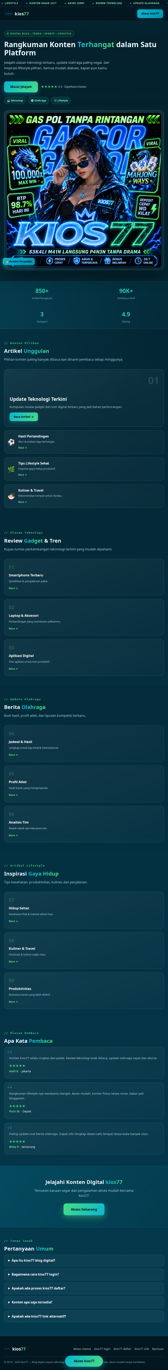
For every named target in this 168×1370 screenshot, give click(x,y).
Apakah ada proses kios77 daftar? (38, 1288)
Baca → (22, 447)
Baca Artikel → (24, 417)
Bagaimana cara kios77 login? (35, 1274)
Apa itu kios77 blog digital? (33, 1260)
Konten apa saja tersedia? (32, 1302)
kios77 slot (142, 1349)
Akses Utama (82, 1349)
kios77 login (102, 1349)
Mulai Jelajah (21, 86)
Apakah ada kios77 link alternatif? (39, 1316)
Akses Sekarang (84, 1209)
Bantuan (158, 1349)
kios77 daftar (122, 1349)
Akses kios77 (150, 13)
